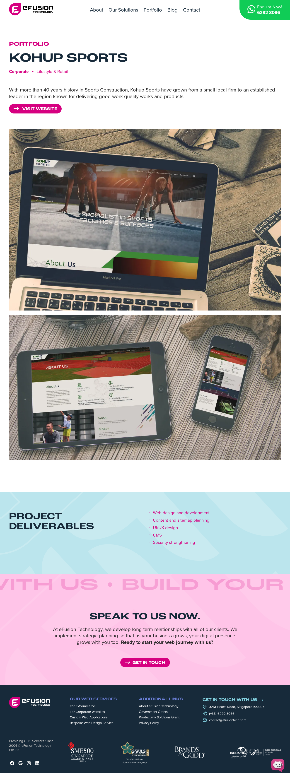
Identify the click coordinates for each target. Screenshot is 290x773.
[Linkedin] (37, 763)
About (96, 9)
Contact (191, 9)
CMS (157, 535)
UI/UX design (165, 527)
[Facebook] (12, 763)
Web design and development (181, 512)
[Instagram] (29, 763)
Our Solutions (123, 9)
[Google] (20, 763)
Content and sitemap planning (181, 520)
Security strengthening (174, 542)
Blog (172, 9)
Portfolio (153, 9)
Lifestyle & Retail (52, 71)
